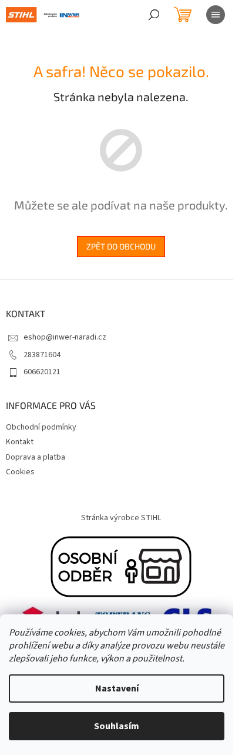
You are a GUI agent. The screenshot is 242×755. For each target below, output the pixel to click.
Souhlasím (116, 726)
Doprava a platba (35, 457)
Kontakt (19, 442)
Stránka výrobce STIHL (121, 518)
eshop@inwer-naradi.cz (64, 337)
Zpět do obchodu (121, 246)
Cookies (20, 472)
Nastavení (117, 688)
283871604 (41, 355)
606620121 (41, 372)
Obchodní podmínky (41, 427)
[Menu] (215, 14)
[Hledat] (154, 14)
